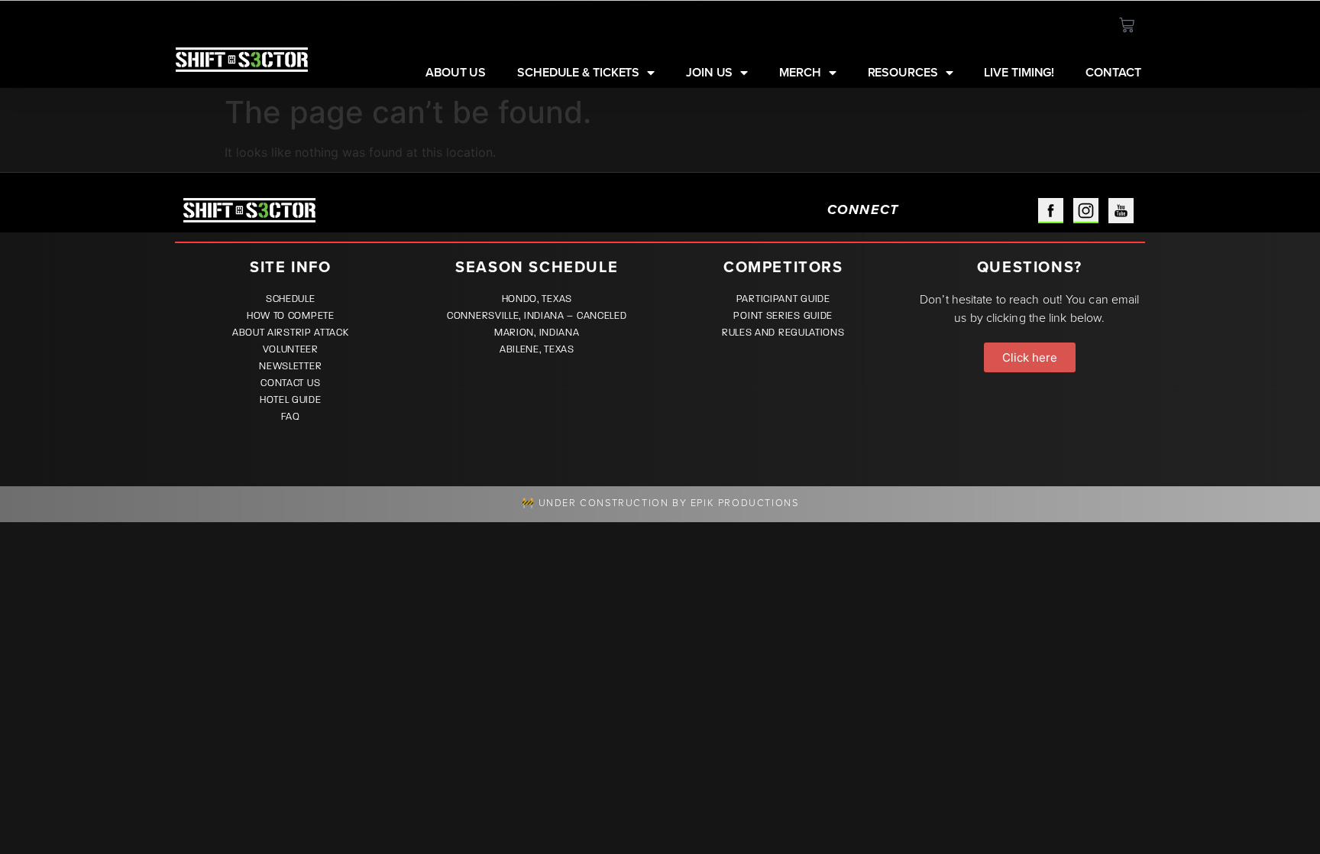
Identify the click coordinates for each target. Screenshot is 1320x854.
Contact (1112, 72)
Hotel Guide (291, 400)
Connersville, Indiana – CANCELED (536, 316)
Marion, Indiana (537, 332)
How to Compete (291, 316)
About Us (455, 72)
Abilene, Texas (537, 349)
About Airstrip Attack (290, 332)
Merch (800, 72)
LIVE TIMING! (1019, 72)
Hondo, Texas (537, 299)
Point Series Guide (783, 316)
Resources (903, 72)
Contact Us (290, 383)
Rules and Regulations (783, 332)
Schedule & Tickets (578, 72)
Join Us (709, 72)
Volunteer (291, 349)
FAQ (290, 417)
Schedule (290, 299)
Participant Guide (783, 299)
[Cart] (1127, 25)
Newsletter (290, 366)
